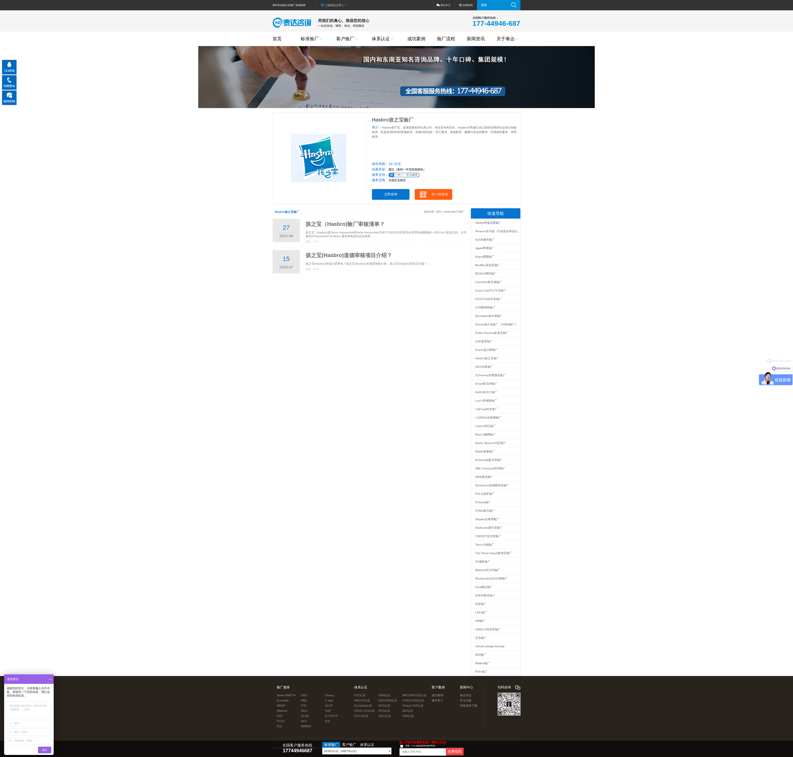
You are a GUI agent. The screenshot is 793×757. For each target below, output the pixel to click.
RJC (279, 726)
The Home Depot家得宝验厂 (493, 553)
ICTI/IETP (331, 716)
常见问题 (465, 700)
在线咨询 (468, 5)
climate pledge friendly (490, 646)
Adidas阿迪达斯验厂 (488, 222)
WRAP (281, 705)
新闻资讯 (476, 38)
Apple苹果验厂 (484, 248)
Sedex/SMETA (286, 695)
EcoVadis (283, 700)
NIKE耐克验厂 (484, 476)
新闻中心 (466, 687)
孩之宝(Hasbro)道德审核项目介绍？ (349, 255)
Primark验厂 (483, 502)
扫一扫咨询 (439, 194)
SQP (328, 710)
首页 (277, 38)
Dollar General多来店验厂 (492, 332)
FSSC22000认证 (413, 700)
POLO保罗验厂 (485, 493)
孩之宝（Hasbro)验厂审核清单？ (345, 224)
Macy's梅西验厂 (485, 434)
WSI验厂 (480, 654)
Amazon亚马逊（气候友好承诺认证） (499, 231)
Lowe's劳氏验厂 (485, 426)
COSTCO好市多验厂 (488, 299)
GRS (304, 695)
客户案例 (438, 687)
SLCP (328, 705)
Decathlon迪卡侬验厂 (489, 316)
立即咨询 (390, 194)
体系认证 (381, 38)
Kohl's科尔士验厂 (486, 392)
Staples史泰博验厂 (487, 519)
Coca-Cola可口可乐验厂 (490, 290)
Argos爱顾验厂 (484, 256)
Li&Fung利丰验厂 (486, 409)
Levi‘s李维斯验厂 (486, 400)
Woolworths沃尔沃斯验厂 (491, 578)
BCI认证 (407, 710)
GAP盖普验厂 (484, 341)
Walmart (282, 710)
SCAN (305, 716)
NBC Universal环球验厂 (490, 468)
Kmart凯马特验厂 (486, 383)
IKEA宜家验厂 (484, 366)
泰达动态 (465, 695)
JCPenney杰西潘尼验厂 (490, 375)
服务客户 (437, 700)
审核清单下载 (468, 705)
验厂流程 (446, 38)
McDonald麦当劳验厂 (489, 460)
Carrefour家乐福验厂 (488, 282)
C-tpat (329, 700)
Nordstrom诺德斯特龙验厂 (492, 485)
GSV (280, 716)
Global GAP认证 (413, 705)
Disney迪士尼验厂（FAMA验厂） (496, 324)
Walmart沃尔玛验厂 (487, 570)
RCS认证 (384, 710)
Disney (329, 695)
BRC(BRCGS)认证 (414, 695)
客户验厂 (345, 38)
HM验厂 (480, 621)
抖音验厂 (481, 604)
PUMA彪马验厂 (485, 510)
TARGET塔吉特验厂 (488, 536)
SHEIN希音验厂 (485, 595)
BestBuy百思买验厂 (487, 265)
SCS (304, 721)
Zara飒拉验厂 (484, 587)
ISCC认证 (384, 716)
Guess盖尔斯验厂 (486, 349)
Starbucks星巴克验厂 (489, 527)
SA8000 (306, 726)
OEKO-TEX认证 (364, 710)
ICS (327, 721)
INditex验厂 (482, 663)
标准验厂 (310, 38)
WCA (304, 710)
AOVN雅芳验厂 (485, 239)
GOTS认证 (361, 716)
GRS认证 (384, 695)
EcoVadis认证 (363, 705)
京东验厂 (481, 637)
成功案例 (416, 38)
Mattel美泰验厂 (485, 451)
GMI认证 (408, 716)
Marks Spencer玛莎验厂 (491, 443)
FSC (304, 705)
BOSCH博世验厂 (486, 273)
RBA (304, 700)
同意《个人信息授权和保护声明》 (421, 746)
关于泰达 (505, 38)
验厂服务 (283, 687)
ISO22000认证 (387, 700)
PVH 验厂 (481, 671)
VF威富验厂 (482, 561)
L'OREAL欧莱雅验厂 (488, 417)
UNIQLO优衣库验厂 (488, 629)
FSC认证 (360, 695)
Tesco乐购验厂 (484, 544)
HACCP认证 (362, 700)
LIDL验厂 (481, 612)
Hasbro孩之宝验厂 (487, 358)
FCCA (281, 721)
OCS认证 (384, 705)
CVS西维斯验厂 (485, 307)
